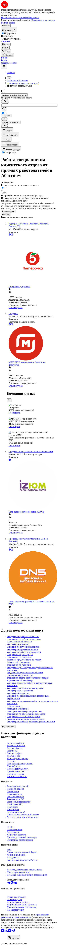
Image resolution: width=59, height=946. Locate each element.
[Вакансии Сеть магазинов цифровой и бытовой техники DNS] (32, 575)
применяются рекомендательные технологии (25, 915)
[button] (4, 57)
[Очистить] (5, 101)
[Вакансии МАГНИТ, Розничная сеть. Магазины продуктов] (32, 343)
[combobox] (14, 94)
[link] (6, 51)
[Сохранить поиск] (4, 109)
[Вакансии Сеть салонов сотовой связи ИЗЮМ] (32, 486)
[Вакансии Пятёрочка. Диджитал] (32, 260)
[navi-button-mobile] (4, 66)
